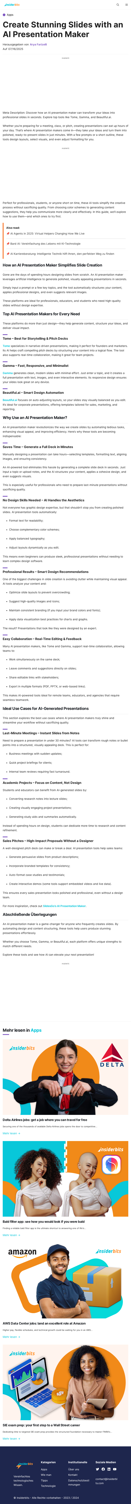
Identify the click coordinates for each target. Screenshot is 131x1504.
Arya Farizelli (38, 44)
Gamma (8, 373)
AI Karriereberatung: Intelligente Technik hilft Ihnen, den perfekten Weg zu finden (62, 253)
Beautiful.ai (10, 400)
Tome (6, 346)
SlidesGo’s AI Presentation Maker (64, 906)
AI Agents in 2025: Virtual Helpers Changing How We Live (47, 233)
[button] (117, 5)
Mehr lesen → (11, 1133)
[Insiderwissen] (12, 5)
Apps (10, 14)
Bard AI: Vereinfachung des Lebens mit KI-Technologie (45, 243)
